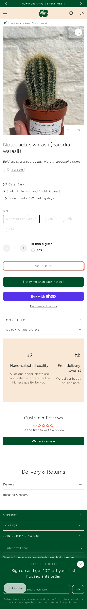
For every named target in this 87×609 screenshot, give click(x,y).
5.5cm (49, 219)
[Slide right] (80, 3)
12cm (10, 229)
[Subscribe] (81, 548)
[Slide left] (6, 3)
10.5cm (67, 219)
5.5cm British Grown (21, 219)
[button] (71, 13)
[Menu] (5, 13)
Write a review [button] (43, 441)
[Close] (80, 564)
